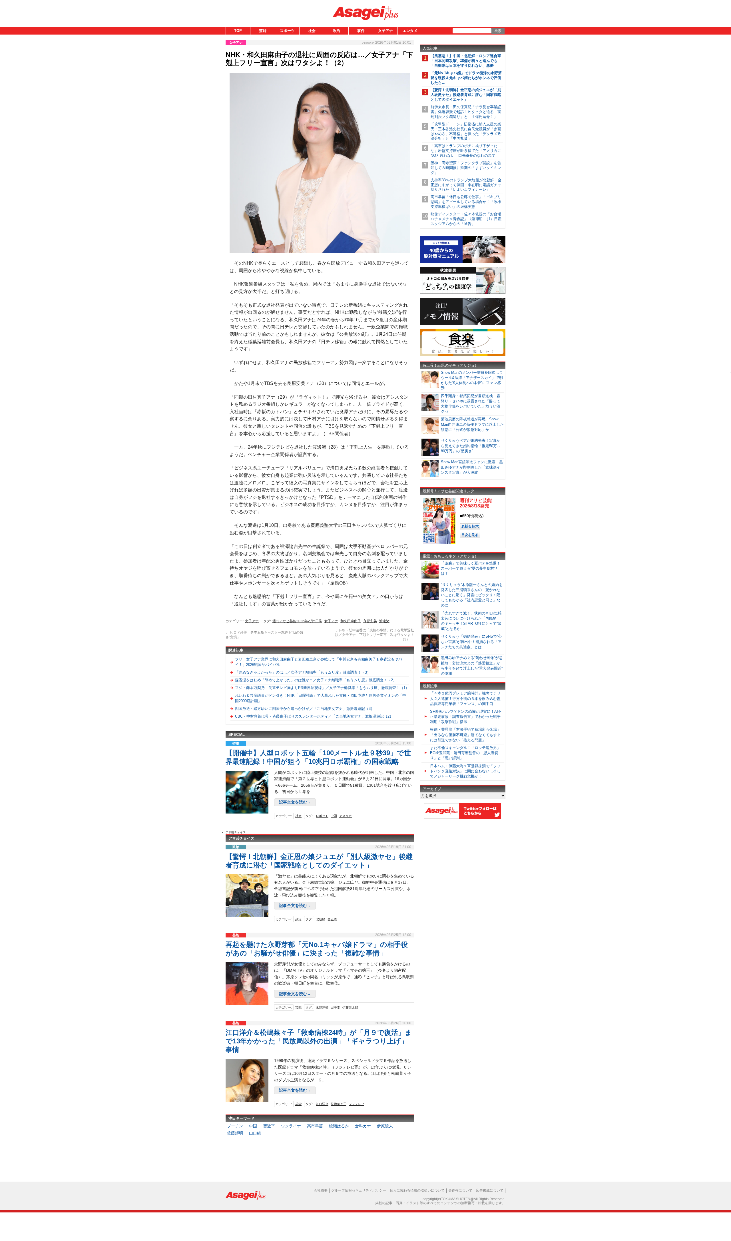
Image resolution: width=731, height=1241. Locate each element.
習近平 (269, 1126)
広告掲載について (489, 1190)
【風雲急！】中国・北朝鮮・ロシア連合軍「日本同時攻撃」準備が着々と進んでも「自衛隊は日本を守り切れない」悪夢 (466, 61)
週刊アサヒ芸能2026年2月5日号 (297, 621)
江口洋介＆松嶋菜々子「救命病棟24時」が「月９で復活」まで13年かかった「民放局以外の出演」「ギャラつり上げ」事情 (319, 1041)
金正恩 (332, 919)
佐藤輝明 (235, 1133)
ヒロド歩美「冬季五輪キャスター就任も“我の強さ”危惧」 (264, 634)
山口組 (255, 1133)
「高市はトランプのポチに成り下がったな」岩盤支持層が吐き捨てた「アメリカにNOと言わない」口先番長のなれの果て (466, 151)
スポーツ (287, 31)
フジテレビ (356, 1104)
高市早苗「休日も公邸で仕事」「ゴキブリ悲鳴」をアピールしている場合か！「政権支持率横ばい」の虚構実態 (466, 202)
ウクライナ (291, 1126)
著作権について (460, 1190)
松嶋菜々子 (338, 1104)
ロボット (322, 816)
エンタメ (410, 31)
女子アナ (385, 31)
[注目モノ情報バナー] (462, 324)
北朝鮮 (320, 919)
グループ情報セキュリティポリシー (358, 1190)
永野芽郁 (322, 1007)
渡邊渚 (384, 621)
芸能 (262, 31)
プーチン (235, 1126)
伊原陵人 (385, 1126)
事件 (361, 31)
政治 (336, 31)
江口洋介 (322, 1104)
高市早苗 (315, 1126)
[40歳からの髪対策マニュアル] (462, 261)
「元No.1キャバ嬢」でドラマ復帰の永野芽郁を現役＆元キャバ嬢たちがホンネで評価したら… (466, 78)
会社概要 (321, 1190)
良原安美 (370, 621)
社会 (312, 31)
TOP (238, 31)
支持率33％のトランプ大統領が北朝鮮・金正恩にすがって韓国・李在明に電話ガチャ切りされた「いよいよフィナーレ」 (466, 185)
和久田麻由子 (350, 621)
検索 (498, 31)
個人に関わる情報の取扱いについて (417, 1190)
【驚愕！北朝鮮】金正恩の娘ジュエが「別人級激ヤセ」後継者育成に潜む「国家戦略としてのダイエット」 (466, 95)
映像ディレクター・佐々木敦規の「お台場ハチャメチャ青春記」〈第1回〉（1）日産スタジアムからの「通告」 (466, 219)
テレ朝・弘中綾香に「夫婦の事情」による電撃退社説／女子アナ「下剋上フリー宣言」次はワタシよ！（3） (374, 634)
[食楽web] (462, 355)
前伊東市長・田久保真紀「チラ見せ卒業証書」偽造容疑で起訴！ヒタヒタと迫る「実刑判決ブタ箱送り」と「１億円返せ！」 (466, 112)
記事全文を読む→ (295, 802)
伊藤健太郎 (350, 1007)
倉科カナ (363, 1126)
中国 (334, 816)
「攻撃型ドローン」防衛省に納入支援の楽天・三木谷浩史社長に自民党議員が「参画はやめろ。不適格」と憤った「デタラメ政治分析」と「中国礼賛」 (466, 131)
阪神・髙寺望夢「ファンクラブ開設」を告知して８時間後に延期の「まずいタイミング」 (466, 168)
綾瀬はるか (339, 1126)
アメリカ (345, 816)
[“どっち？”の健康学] (462, 292)
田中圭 (335, 1007)
